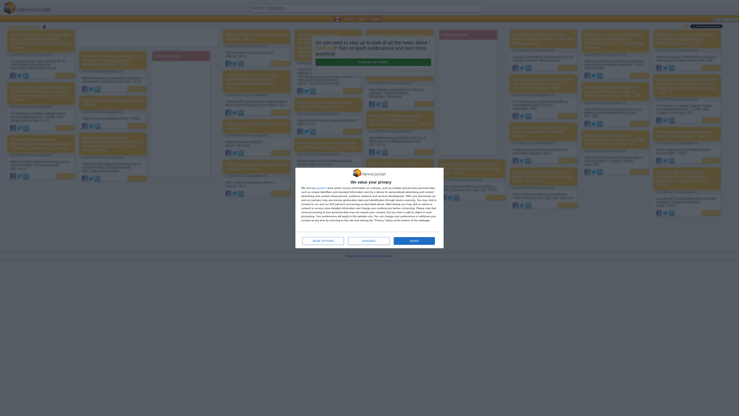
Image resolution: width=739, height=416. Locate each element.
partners (321, 188)
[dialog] (369, 208)
